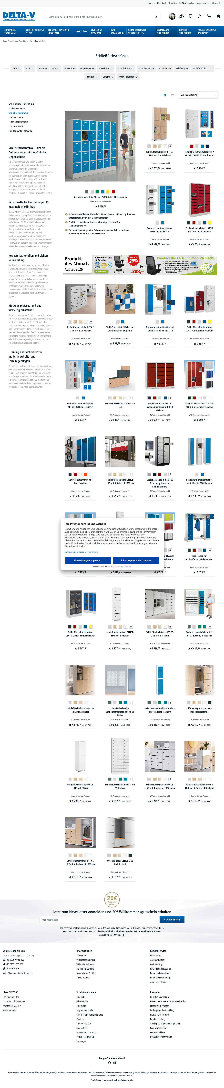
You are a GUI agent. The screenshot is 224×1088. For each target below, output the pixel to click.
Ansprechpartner (203, 3)
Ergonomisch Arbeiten (159, 1006)
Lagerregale (81, 1041)
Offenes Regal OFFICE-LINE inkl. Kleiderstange (200, 710)
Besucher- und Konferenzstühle (89, 1015)
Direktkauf (161, 3)
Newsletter (216, 3)
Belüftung (180, 68)
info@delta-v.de (12, 968)
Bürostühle (81, 1006)
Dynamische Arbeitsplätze (161, 1037)
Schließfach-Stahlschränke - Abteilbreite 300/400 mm (199, 481)
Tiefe (54, 68)
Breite (41, 68)
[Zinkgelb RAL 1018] (210, 223)
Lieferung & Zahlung (85, 969)
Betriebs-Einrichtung (85, 1037)
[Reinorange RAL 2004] (86, 474)
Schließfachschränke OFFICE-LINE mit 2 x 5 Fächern (160, 153)
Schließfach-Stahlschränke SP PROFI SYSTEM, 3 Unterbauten (199, 153)
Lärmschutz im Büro (158, 1028)
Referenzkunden (10, 1010)
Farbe (14, 68)
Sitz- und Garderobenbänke (20, 130)
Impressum (81, 955)
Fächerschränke (16, 117)
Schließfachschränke (18, 113)
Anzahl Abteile (124, 68)
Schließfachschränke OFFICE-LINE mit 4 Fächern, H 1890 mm (80, 862)
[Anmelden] (199, 16)
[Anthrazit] (210, 703)
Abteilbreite (104, 68)
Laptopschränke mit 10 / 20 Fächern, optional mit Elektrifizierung (160, 483)
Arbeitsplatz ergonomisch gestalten (165, 1023)
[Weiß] (165, 146)
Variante (106, 76)
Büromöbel (81, 997)
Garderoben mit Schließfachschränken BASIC (199, 558)
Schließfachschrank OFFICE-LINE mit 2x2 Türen (80, 710)
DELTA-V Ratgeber (186, 3)
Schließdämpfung (200, 68)
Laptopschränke (16, 126)
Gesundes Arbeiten (11, 997)
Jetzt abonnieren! (172, 919)
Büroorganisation (83, 1023)
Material (68, 68)
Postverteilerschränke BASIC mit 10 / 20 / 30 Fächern (199, 230)
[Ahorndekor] (160, 146)
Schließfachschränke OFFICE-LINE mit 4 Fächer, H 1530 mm (120, 481)
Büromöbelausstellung (160, 973)
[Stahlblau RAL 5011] (207, 146)
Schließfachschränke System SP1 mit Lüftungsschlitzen (80, 405)
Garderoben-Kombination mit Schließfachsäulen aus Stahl (159, 329)
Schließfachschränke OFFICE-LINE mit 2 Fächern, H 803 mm (199, 786)
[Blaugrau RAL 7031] (87, 192)
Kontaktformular (24, 973)
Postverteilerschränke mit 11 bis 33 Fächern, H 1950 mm (200, 634)
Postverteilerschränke (19, 121)
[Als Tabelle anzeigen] (172, 95)
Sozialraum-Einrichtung (21, 104)
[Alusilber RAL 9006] (149, 474)
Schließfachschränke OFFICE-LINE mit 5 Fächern (120, 634)
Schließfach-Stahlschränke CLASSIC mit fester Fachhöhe (200, 329)
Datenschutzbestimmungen (114, 928)
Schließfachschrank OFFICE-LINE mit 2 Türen (80, 786)
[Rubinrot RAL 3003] (192, 146)
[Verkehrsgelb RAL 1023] (108, 192)
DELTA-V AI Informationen (14, 1001)
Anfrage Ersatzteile (158, 982)
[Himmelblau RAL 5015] (123, 322)
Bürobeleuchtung (157, 1019)
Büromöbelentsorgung (160, 977)
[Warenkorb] (209, 16)
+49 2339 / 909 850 (15, 960)
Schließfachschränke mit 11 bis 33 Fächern (120, 786)
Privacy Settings (83, 977)
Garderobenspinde (17, 108)
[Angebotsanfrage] (218, 16)
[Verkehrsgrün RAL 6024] (97, 192)
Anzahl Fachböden (126, 76)
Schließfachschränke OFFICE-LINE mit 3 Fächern (160, 634)
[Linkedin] (114, 1062)
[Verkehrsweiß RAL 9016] (200, 398)
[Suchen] (156, 16)
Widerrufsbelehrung (85, 964)
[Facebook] (109, 1062)
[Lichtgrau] (149, 146)
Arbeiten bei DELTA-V (12, 1006)
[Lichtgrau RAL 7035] (92, 192)
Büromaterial (81, 1028)
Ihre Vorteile (155, 955)
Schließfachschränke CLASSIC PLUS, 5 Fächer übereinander (199, 405)
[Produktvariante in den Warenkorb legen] (170, 146)
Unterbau (90, 76)
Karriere (151, 3)
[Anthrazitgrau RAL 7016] (189, 223)
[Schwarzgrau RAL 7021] (189, 398)
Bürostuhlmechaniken (159, 997)
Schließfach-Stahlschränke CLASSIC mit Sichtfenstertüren (80, 634)
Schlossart (163, 68)
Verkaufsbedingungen (85, 960)
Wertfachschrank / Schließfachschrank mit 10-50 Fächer (120, 712)
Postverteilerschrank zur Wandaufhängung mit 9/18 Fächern (160, 407)
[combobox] (99, 16)
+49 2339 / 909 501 (14, 964)
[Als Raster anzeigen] (165, 95)
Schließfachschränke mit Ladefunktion (80, 481)
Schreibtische (82, 1001)
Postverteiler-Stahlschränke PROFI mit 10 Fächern (160, 230)
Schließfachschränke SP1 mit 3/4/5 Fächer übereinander (100, 197)
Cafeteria (80, 1019)
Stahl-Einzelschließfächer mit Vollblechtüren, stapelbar (120, 329)
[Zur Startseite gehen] (19, 16)
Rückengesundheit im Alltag (162, 1010)
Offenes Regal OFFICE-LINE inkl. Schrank (120, 862)
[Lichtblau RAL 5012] (103, 192)
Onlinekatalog (156, 964)
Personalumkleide (157, 1032)
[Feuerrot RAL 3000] (113, 192)
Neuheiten (172, 3)
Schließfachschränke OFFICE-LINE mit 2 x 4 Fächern (80, 329)
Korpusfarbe (85, 68)
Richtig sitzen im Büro (159, 1015)
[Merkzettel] (190, 16)
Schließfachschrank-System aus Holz (120, 405)
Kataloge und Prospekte (160, 969)
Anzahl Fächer (145, 68)
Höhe (28, 68)
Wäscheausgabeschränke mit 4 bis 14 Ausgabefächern (160, 710)
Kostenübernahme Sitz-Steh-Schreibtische (167, 1001)
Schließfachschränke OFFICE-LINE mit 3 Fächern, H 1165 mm (160, 786)
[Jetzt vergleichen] (181, 16)
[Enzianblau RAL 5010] (204, 223)
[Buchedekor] (155, 146)
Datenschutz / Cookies (85, 973)
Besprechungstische (84, 1010)
